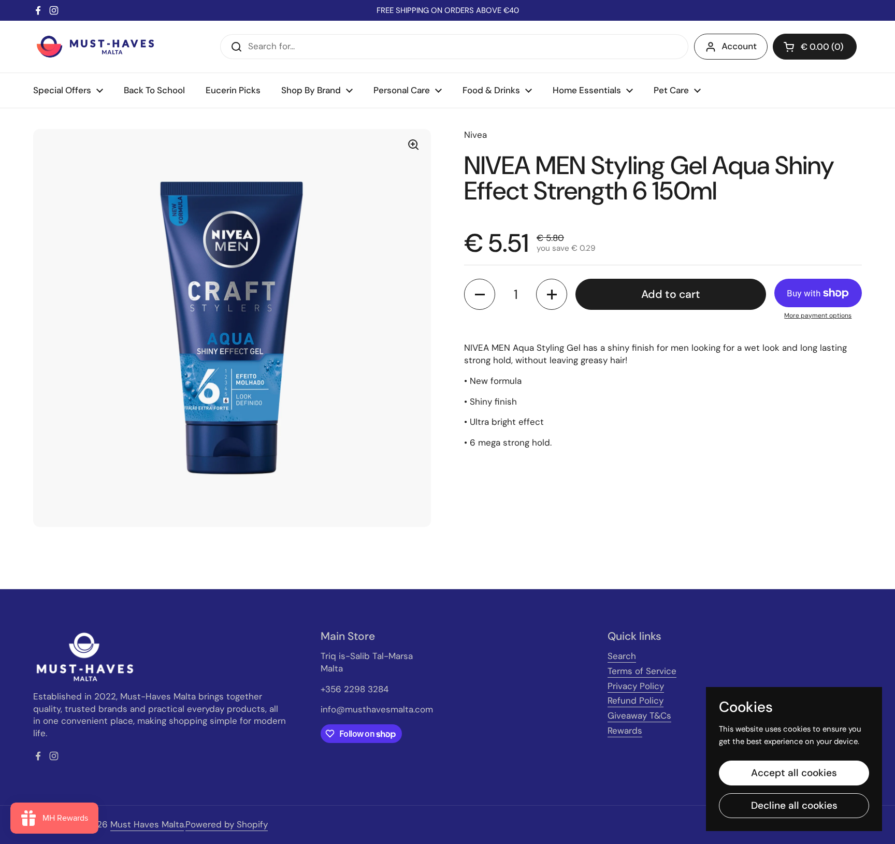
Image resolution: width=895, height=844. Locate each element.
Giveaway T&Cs (639, 715)
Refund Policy (635, 700)
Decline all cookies (794, 805)
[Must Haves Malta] (95, 46)
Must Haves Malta (147, 824)
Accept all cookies (794, 772)
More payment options (817, 315)
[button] (815, 47)
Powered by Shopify (226, 824)
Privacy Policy (636, 686)
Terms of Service (642, 671)
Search (622, 656)
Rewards (625, 730)
